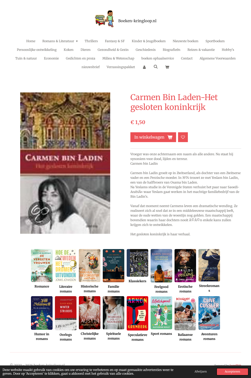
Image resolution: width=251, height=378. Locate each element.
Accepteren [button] (232, 371)
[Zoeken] (155, 66)
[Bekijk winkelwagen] (167, 67)
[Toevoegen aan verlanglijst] (183, 137)
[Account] (144, 67)
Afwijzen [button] (201, 371)
